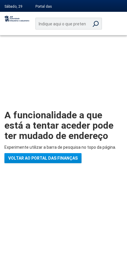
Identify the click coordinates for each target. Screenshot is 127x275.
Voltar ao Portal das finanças (43, 158)
